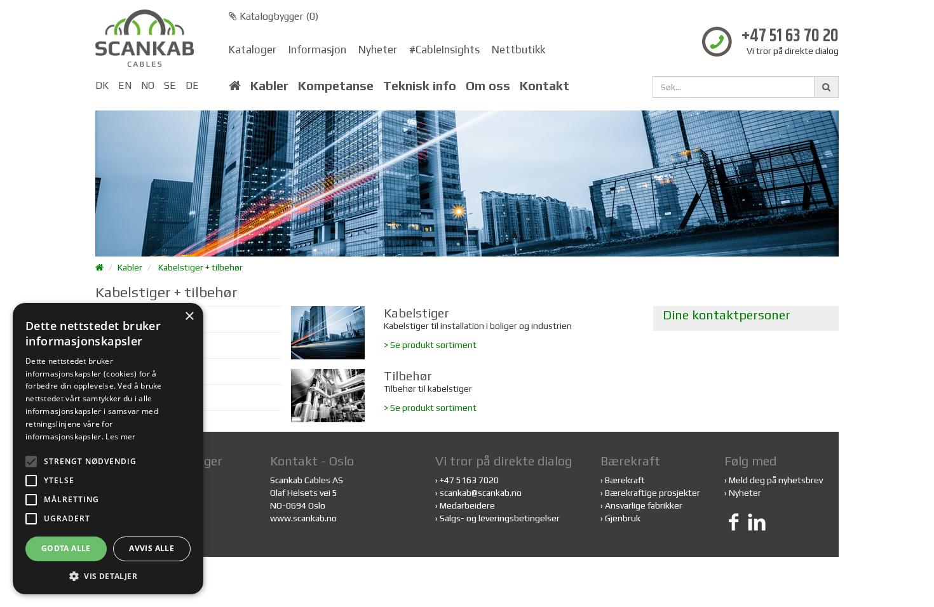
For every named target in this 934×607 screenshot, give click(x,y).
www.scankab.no (303, 518)
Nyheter (377, 49)
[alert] (108, 448)
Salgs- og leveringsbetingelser (500, 518)
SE (170, 85)
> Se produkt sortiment (430, 345)
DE (192, 85)
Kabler (269, 85)
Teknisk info (419, 85)
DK (102, 85)
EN (125, 85)
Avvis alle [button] (151, 548)
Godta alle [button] (66, 548)
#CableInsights (444, 49)
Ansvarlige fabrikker (643, 505)
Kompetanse (336, 85)
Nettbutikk (518, 49)
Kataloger (252, 49)
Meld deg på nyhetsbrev (776, 480)
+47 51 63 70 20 (790, 36)
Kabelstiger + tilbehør (200, 267)
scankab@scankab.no (481, 493)
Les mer (120, 436)
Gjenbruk (622, 518)
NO (147, 85)
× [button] (189, 316)
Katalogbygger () (277, 16)
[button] (108, 576)
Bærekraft (625, 480)
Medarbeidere (467, 505)
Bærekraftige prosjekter (652, 493)
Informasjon (317, 49)
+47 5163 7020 (469, 480)
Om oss (488, 85)
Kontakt (544, 85)
